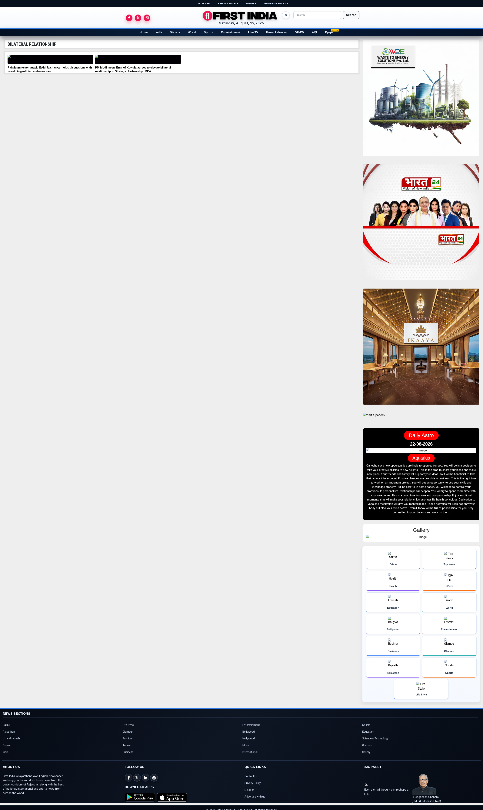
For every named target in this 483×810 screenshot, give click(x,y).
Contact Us (251, 771)
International (250, 747)
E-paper (249, 785)
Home (144, 32)
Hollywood (248, 734)
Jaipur (6, 720)
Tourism (127, 740)
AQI (314, 32)
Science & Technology (375, 734)
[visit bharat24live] (421, 224)
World (192, 32)
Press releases (276, 32)
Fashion (127, 734)
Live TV (253, 32)
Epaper (330, 32)
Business (128, 747)
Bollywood (248, 727)
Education (368, 727)
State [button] (173, 32)
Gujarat (7, 740)
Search (351, 15)
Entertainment (230, 32)
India (158, 32)
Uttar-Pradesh (11, 734)
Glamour (128, 727)
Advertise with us (255, 792)
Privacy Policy (253, 778)
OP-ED (299, 32)
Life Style (128, 720)
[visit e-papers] (374, 418)
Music (245, 740)
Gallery (366, 747)
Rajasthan (9, 727)
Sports (208, 32)
